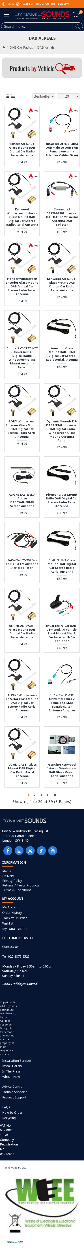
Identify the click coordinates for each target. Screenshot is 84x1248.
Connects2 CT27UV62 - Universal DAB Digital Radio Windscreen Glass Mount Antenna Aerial (22, 357)
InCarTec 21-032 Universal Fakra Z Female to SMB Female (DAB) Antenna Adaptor (62, 702)
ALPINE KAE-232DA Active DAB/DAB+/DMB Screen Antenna (22, 500)
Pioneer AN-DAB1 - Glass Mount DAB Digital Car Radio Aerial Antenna (22, 149)
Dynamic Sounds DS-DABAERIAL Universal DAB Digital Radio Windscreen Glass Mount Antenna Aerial (62, 431)
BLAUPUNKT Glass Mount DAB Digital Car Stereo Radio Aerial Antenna (62, 566)
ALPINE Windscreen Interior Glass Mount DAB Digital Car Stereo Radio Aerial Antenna (22, 702)
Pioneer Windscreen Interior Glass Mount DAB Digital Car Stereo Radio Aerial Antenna (22, 286)
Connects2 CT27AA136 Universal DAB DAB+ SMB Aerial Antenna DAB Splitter (62, 217)
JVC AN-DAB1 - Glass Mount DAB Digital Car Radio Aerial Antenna (22, 770)
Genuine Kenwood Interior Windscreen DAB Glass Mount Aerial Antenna (61, 770)
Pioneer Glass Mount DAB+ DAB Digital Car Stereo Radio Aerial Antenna (62, 500)
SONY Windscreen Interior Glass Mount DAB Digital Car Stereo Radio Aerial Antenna (22, 429)
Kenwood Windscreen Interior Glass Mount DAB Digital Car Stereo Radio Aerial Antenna (22, 217)
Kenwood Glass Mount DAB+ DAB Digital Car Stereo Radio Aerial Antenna (62, 354)
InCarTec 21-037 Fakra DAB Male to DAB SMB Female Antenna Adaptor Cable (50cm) (62, 149)
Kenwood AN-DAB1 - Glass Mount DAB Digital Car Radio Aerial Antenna (62, 284)
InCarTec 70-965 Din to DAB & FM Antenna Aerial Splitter (22, 564)
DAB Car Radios (21, 47)
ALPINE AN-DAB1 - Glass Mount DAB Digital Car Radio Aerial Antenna (22, 631)
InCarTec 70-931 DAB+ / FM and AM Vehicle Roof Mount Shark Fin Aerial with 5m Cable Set (62, 633)
